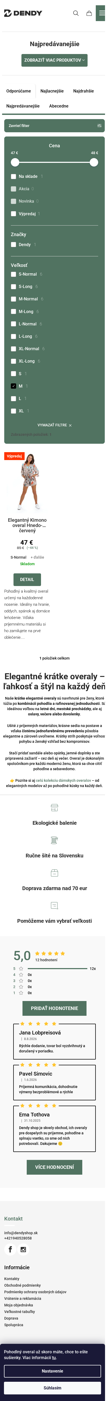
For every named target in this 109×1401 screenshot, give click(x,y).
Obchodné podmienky (22, 1285)
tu (54, 1357)
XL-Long (29, 361)
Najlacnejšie (52, 91)
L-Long (28, 336)
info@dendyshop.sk (21, 1233)
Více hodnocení (54, 1167)
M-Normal (31, 298)
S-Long (28, 286)
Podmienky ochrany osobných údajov (35, 1292)
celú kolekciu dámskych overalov (63, 780)
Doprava (11, 1318)
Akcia (26, 188)
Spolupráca (13, 1325)
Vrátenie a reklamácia (22, 1298)
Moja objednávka (18, 1305)
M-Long (29, 311)
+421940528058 (18, 1238)
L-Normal (30, 323)
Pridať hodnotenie (54, 1008)
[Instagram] (23, 1249)
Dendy (27, 244)
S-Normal (30, 274)
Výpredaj (29, 213)
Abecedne (59, 106)
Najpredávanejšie (23, 106)
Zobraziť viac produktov (52, 60)
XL (24, 410)
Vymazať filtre (52, 425)
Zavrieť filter (19, 126)
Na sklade (31, 176)
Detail (27, 579)
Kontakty (11, 1279)
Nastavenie (52, 1371)
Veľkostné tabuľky (19, 1312)
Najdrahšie (83, 91)
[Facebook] (10, 1249)
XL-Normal (32, 348)
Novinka (29, 201)
